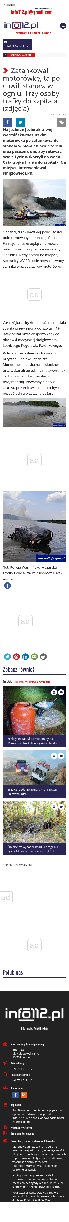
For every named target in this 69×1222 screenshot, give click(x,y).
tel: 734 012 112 (22, 1069)
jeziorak (18, 681)
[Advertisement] (34, 1212)
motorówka (31, 681)
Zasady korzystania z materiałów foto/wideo (33, 1141)
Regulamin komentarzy (22, 1133)
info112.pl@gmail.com (32, 11)
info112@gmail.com (17, 46)
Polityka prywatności (21, 1127)
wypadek (44, 681)
